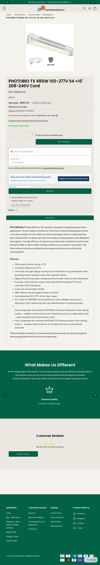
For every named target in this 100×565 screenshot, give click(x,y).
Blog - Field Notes (13, 517)
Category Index (12, 536)
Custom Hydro (18, 556)
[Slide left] (4, 395)
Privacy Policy (56, 513)
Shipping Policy (57, 526)
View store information (20, 205)
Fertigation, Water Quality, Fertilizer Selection (13, 525)
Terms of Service (57, 517)
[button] (4, 8)
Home (8, 513)
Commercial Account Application (36, 523)
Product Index (11, 541)
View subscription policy (53, 168)
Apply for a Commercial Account (73, 179)
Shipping (12, 111)
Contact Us (32, 529)
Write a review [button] (23, 454)
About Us (32, 513)
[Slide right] (95, 395)
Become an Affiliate (36, 517)
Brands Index (11, 532)
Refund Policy (56, 522)
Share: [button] (11, 210)
